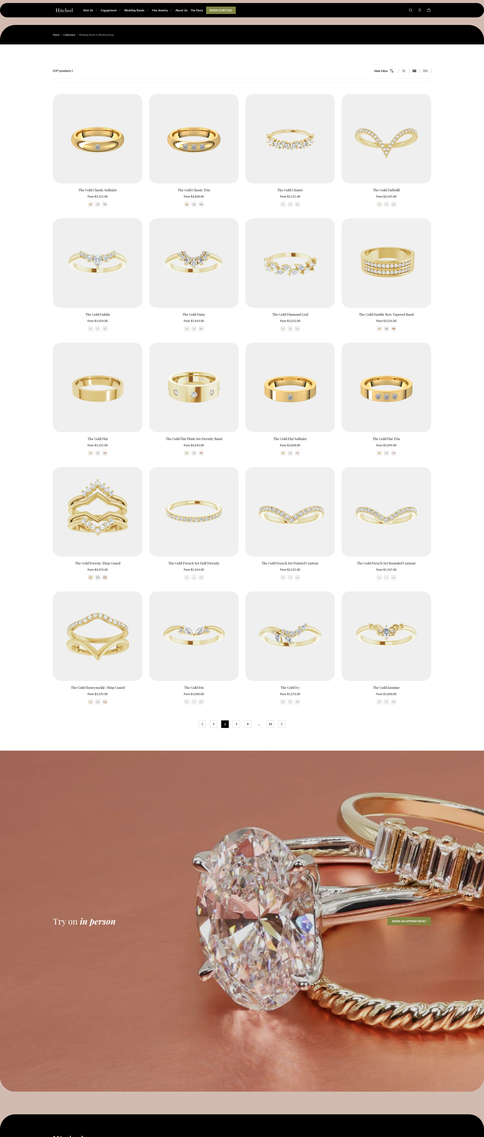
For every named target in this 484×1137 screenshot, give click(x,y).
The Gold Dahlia (97, 314)
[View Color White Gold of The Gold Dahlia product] (97, 328)
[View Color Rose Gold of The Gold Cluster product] (297, 204)
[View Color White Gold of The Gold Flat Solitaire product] (290, 453)
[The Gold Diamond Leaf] (290, 263)
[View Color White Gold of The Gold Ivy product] (290, 702)
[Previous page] (202, 724)
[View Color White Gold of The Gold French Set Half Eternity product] (194, 577)
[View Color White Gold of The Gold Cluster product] (290, 204)
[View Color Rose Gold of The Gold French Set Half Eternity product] (201, 577)
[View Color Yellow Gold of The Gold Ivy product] (283, 702)
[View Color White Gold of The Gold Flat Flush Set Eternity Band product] (194, 453)
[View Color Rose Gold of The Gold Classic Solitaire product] (105, 204)
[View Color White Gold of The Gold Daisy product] (194, 328)
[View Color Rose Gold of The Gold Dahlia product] (105, 328)
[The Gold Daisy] (194, 263)
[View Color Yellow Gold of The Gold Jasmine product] (379, 702)
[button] (410, 10)
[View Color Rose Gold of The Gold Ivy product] (297, 702)
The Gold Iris (194, 687)
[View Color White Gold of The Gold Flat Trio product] (386, 453)
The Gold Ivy (290, 687)
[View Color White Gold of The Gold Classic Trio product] (194, 204)
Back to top (64, 1120)
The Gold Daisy (193, 314)
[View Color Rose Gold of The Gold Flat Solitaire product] (297, 453)
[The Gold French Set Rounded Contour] (386, 511)
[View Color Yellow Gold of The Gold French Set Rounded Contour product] (379, 577)
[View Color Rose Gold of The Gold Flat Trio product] (393, 453)
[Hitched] (64, 10)
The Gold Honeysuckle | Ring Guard (98, 687)
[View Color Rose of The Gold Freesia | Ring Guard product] (105, 577)
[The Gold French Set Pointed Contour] (290, 511)
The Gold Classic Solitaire (97, 190)
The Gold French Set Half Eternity (194, 563)
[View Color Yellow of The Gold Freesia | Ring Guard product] (90, 577)
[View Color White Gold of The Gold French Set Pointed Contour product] (290, 577)
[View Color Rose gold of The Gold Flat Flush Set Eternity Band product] (201, 453)
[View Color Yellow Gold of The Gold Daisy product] (186, 328)
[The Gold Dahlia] (97, 263)
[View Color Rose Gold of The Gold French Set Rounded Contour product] (393, 577)
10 (270, 724)
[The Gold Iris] (194, 636)
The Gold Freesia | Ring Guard (97, 563)
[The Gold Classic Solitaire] (97, 138)
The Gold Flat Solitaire (290, 438)
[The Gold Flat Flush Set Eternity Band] (194, 387)
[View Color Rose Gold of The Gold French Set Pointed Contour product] (297, 577)
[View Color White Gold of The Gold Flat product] (97, 453)
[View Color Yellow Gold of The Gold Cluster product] (283, 204)
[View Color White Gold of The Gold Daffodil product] (386, 204)
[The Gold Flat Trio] (386, 387)
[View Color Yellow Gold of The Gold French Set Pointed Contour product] (283, 577)
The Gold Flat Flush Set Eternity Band (194, 438)
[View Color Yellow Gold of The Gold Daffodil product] (379, 204)
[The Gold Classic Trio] (194, 138)
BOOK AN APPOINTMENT (409, 921)
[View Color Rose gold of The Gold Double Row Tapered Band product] (393, 328)
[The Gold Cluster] (290, 138)
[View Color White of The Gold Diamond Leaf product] (290, 328)
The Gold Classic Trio (194, 190)
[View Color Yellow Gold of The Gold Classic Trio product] (186, 204)
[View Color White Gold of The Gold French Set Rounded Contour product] (386, 577)
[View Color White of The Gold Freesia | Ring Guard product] (97, 577)
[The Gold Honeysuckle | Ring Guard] (97, 636)
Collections (69, 34)
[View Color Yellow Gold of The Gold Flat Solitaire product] (283, 453)
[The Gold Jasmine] (386, 636)
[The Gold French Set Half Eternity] (194, 511)
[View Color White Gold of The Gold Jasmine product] (386, 702)
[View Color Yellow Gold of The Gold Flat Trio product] (379, 453)
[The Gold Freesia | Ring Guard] (97, 511)
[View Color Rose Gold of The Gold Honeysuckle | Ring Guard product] (105, 702)
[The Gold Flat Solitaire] (290, 387)
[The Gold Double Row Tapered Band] (386, 263)
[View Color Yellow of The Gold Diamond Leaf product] (283, 328)
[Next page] (281, 724)
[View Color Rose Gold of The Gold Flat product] (105, 453)
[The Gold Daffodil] (386, 138)
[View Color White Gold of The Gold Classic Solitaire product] (97, 204)
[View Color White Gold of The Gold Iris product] (194, 702)
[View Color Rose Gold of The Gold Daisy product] (201, 328)
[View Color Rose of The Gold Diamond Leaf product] (297, 328)
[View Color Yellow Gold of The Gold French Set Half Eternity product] (186, 577)
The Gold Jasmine (386, 687)
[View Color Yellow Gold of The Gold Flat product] (90, 453)
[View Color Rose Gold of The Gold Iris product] (201, 702)
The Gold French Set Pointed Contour (290, 563)
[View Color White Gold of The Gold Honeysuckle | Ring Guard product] (97, 702)
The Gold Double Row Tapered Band (386, 314)
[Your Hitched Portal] (420, 10)
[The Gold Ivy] (290, 636)
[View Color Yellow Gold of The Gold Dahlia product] (90, 328)
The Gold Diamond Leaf (290, 314)
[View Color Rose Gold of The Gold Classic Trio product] (201, 204)
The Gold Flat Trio (386, 438)
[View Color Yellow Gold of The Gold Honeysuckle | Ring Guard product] (90, 702)
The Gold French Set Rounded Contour (386, 563)
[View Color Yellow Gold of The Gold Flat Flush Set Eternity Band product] (186, 453)
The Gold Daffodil (386, 190)
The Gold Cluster (290, 190)
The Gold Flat (98, 438)
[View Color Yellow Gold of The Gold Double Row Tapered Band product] (379, 328)
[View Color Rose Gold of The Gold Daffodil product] (393, 204)
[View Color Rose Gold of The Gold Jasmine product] (393, 702)
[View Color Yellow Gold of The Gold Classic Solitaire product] (90, 204)
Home (56, 34)
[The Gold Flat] (97, 387)
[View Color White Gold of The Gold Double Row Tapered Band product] (386, 328)
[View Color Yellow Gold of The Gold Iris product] (186, 702)
